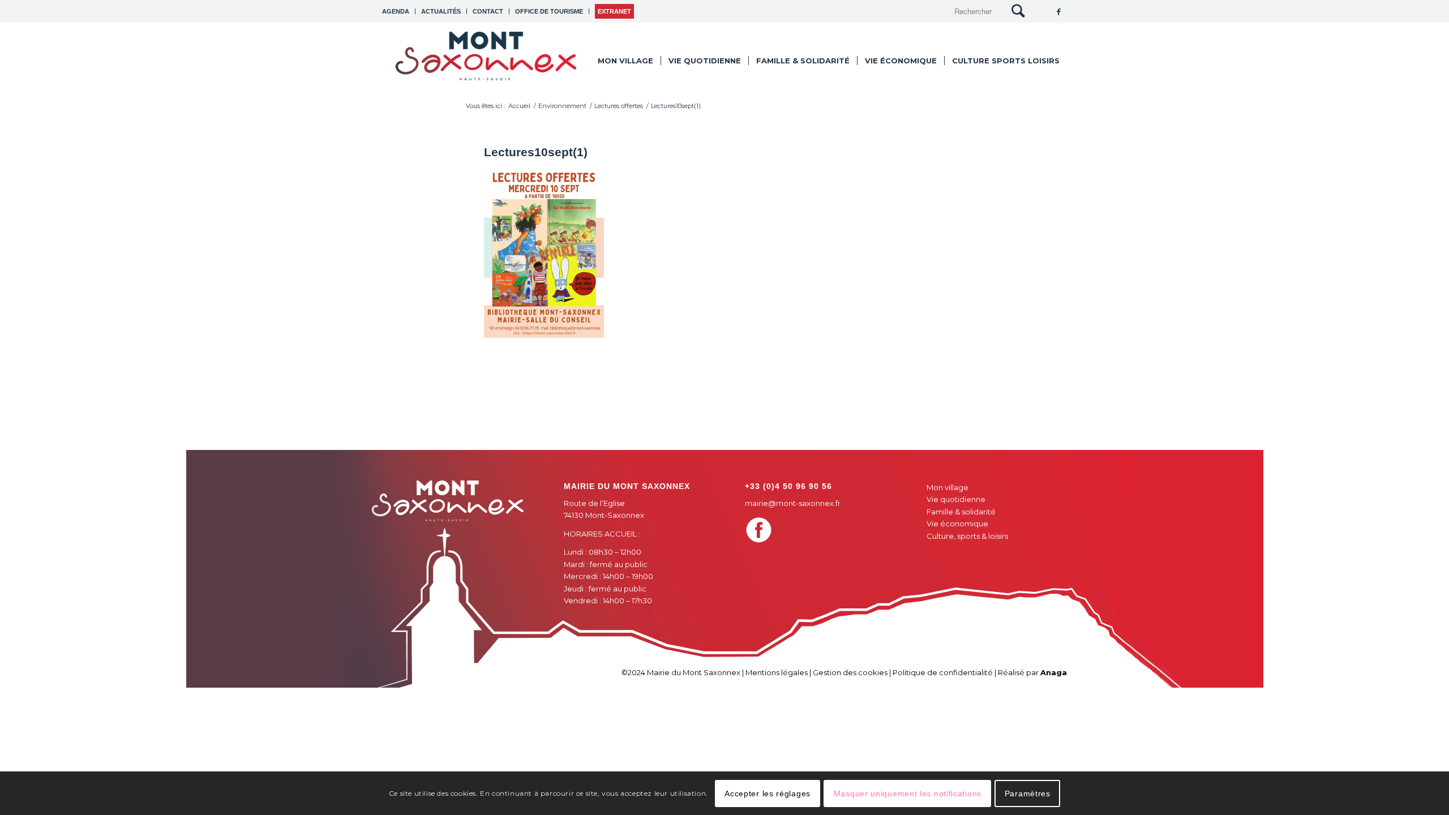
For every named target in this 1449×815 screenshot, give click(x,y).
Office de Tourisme (549, 11)
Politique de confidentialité (943, 672)
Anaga (1053, 672)
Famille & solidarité (961, 511)
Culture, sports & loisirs (967, 536)
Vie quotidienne (956, 499)
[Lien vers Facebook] (1058, 11)
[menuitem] (398, 11)
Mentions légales (776, 672)
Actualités (441, 11)
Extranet (614, 11)
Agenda (395, 11)
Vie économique (957, 523)
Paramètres (1028, 792)
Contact (488, 11)
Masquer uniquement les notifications (907, 792)
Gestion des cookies (850, 672)
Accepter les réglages (767, 792)
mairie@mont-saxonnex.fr (793, 503)
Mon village (947, 487)
